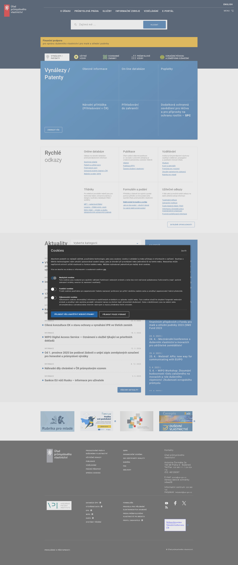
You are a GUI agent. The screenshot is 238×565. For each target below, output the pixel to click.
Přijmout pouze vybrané (114, 314)
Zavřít (183, 251)
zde (104, 269)
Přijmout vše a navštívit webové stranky (74, 314)
